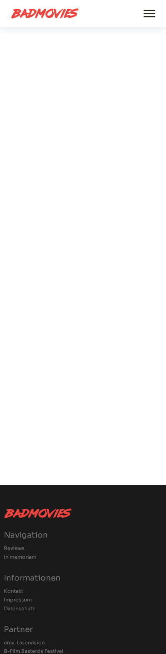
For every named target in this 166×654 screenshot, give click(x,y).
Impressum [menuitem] (18, 600)
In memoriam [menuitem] (20, 557)
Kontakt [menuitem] (13, 591)
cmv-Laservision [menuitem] (24, 642)
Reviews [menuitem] (14, 548)
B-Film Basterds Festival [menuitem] (33, 651)
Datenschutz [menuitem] (19, 608)
